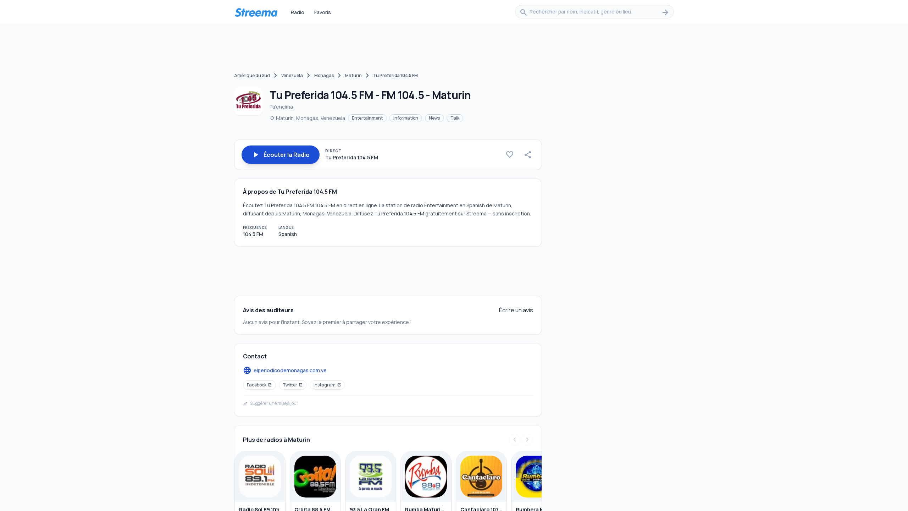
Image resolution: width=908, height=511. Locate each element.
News (434, 118)
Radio (297, 12)
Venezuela (292, 75)
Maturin (353, 75)
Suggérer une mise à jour (270, 403)
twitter (293, 385)
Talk (454, 118)
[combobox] (594, 12)
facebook (259, 385)
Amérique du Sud (252, 75)
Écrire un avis (516, 310)
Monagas (324, 75)
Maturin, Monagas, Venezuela (307, 118)
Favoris (322, 12)
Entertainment (367, 118)
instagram (327, 385)
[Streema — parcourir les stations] (256, 12)
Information (405, 118)
